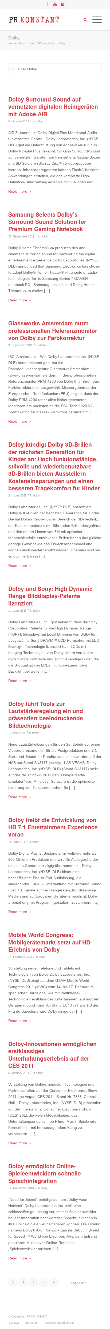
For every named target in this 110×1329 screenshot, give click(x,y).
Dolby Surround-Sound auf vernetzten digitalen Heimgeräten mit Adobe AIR (53, 106)
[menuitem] (14, 1322)
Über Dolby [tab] (27, 69)
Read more (17, 191)
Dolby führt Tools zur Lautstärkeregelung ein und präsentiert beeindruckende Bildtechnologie (45, 714)
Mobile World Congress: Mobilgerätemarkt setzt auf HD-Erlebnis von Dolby (50, 942)
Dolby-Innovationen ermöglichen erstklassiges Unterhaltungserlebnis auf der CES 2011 (52, 1054)
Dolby (13, 38)
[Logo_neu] (45, 19)
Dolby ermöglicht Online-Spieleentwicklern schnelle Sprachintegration (44, 1173)
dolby (39, 121)
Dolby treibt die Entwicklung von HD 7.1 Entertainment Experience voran (53, 827)
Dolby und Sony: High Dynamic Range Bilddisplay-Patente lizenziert (50, 595)
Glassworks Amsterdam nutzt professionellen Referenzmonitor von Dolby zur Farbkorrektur (52, 330)
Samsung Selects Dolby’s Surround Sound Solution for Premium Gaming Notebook (47, 221)
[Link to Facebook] (47, 4)
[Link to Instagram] (62, 4)
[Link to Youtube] (55, 4)
